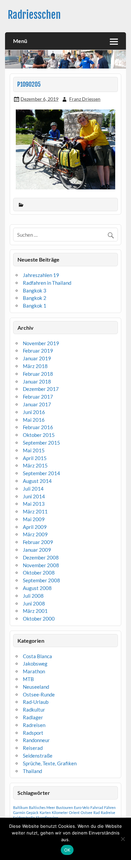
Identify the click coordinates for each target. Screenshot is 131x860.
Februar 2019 (38, 351)
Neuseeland (36, 687)
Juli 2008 (33, 596)
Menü (20, 41)
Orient (74, 812)
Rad (96, 812)
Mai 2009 (34, 519)
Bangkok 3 (34, 290)
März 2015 (35, 465)
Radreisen (34, 725)
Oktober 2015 (39, 435)
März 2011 (35, 511)
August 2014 (37, 481)
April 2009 (35, 527)
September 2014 (41, 473)
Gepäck (32, 812)
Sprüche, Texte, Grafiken (50, 763)
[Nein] (122, 838)
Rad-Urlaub (35, 702)
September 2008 (41, 580)
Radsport (33, 733)
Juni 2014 (34, 496)
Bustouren (64, 807)
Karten (45, 812)
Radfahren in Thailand (47, 283)
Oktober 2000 (39, 619)
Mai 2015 (34, 450)
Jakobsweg (35, 664)
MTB (28, 679)
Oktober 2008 (39, 573)
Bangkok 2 (34, 298)
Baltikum (20, 807)
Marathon (34, 671)
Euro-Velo (81, 807)
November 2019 (41, 343)
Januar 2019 (37, 358)
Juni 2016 (34, 412)
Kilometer (60, 812)
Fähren (110, 807)
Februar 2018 (38, 374)
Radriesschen (34, 14)
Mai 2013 (34, 504)
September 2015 (41, 443)
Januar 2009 (37, 550)
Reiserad (33, 748)
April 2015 (35, 458)
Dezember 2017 (41, 389)
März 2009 (35, 534)
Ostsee (86, 812)
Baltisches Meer (42, 807)
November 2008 (41, 565)
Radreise (108, 812)
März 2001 (35, 611)
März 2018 (35, 366)
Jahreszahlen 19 (41, 275)
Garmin (19, 812)
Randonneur (36, 740)
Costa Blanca (37, 656)
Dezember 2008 (41, 557)
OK (67, 850)
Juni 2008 (34, 603)
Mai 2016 (34, 420)
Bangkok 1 (34, 306)
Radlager (33, 717)
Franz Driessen (84, 99)
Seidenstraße (37, 756)
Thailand (32, 771)
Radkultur (34, 710)
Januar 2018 (37, 381)
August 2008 (37, 588)
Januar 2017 (37, 404)
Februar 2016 (38, 427)
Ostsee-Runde (39, 694)
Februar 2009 (38, 542)
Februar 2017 (38, 397)
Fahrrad (96, 807)
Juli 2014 (33, 489)
